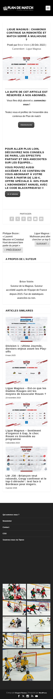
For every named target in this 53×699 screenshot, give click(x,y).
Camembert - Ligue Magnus (26, 49)
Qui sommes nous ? (11, 515)
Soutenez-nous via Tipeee (13, 540)
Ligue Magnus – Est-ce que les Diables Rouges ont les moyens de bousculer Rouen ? (26, 391)
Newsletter (7, 521)
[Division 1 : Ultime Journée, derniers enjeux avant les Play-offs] (26, 329)
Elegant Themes (21, 693)
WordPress (43, 693)
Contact (6, 527)
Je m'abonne (12, 194)
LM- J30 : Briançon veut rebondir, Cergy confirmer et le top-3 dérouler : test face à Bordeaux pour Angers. (26, 480)
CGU (5, 534)
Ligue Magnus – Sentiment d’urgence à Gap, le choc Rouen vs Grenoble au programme (23, 435)
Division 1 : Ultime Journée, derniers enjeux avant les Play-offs (26, 348)
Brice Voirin (24, 45)
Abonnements (26, 125)
